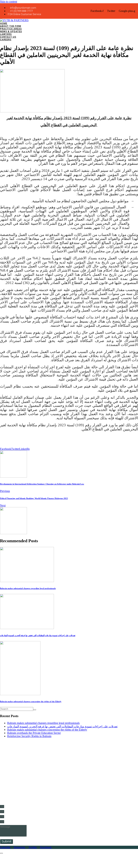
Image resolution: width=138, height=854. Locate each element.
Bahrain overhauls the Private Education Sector (34, 732)
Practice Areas (11, 28)
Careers (5, 39)
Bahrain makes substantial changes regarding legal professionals (43, 723)
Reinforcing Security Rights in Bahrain (29, 736)
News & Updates (11, 31)
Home (3, 23)
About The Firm (10, 26)
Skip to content (8, 1)
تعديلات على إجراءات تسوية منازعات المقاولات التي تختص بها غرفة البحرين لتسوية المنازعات (62, 726)
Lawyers (6, 34)
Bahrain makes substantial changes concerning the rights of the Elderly (47, 729)
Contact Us (8, 36)
